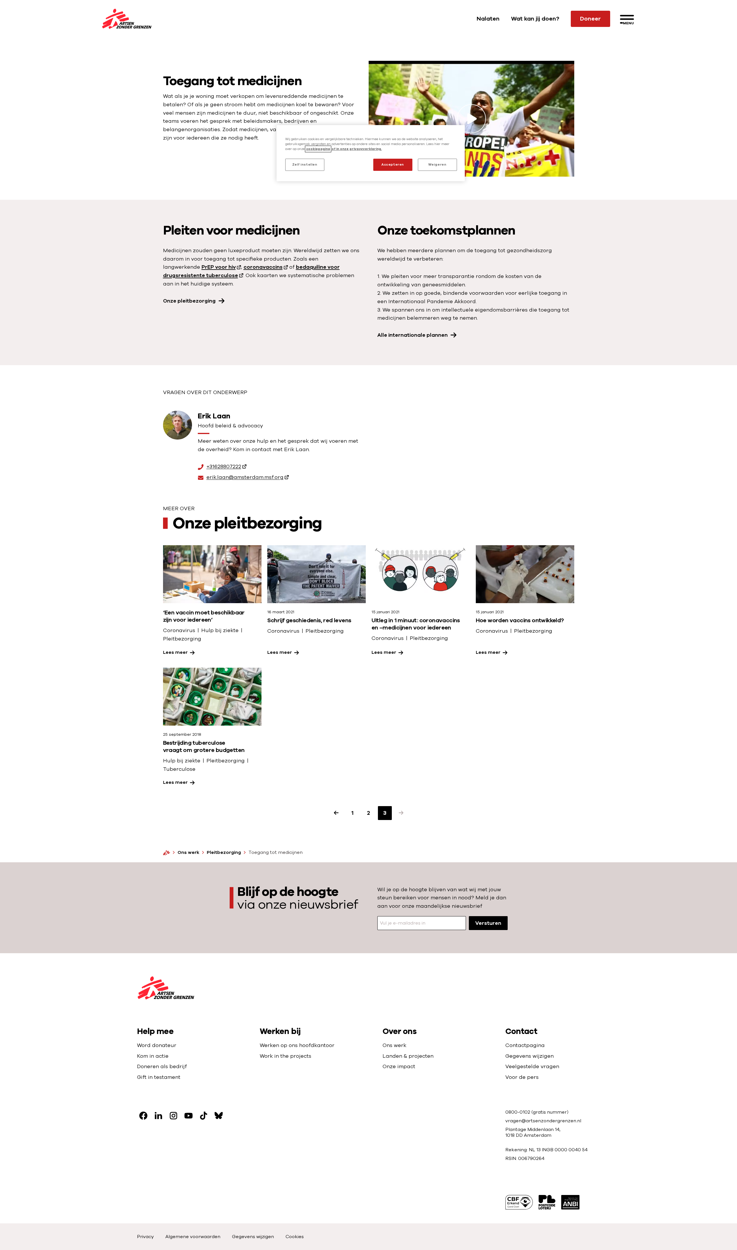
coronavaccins (263, 266)
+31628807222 (223, 467)
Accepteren (392, 164)
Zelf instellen (304, 164)
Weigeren (437, 164)
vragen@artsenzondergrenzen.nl (543, 1121)
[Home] (166, 852)
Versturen (488, 923)
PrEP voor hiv (219, 266)
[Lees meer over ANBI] (570, 1202)
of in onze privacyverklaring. (357, 149)
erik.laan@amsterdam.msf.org (245, 478)
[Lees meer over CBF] (519, 1202)
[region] (371, 153)
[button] (401, 813)
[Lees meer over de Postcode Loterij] (547, 1202)
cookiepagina (318, 149)
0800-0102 (518, 1112)
